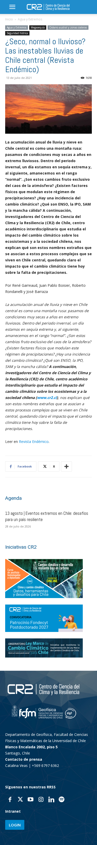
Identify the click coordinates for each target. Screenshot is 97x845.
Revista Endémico (34, 441)
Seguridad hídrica (17, 33)
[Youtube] (30, 800)
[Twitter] (20, 800)
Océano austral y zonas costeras (68, 27)
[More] (66, 466)
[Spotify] (61, 800)
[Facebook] (10, 800)
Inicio (9, 19)
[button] (12, 7)
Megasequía (38, 27)
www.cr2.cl (47, 397)
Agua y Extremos (30, 19)
